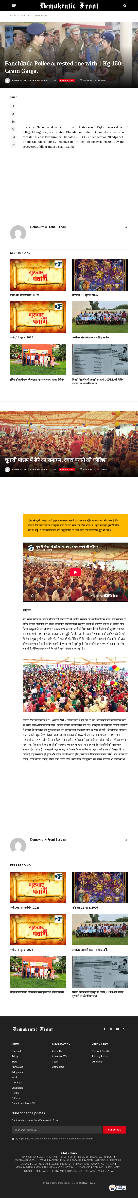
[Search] (124, 5)
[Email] (13, 137)
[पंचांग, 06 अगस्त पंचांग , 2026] (38, 275)
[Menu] (14, 5)
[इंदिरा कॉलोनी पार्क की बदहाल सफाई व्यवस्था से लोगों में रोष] (38, 359)
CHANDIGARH (66, 80)
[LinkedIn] (13, 121)
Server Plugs (88, 1182)
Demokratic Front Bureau (27, 80)
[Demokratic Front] (69, 5)
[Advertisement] (75, 107)
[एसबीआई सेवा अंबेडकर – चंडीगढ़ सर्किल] (100, 317)
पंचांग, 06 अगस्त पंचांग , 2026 (25, 295)
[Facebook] (13, 106)
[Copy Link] (13, 145)
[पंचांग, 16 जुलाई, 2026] (38, 317)
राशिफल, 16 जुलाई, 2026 (85, 295)
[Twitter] (13, 114)
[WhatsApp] (13, 129)
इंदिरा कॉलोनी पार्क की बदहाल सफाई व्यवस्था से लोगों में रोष (37, 379)
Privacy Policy (74, 1138)
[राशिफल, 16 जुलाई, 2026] (100, 275)
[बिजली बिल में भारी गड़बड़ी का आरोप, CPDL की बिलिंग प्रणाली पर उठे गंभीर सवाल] (100, 359)
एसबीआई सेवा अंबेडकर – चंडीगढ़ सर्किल (90, 337)
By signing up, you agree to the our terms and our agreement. (54, 1138)
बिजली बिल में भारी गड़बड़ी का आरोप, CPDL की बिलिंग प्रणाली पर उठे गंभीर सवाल (97, 381)
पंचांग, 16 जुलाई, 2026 (21, 337)
